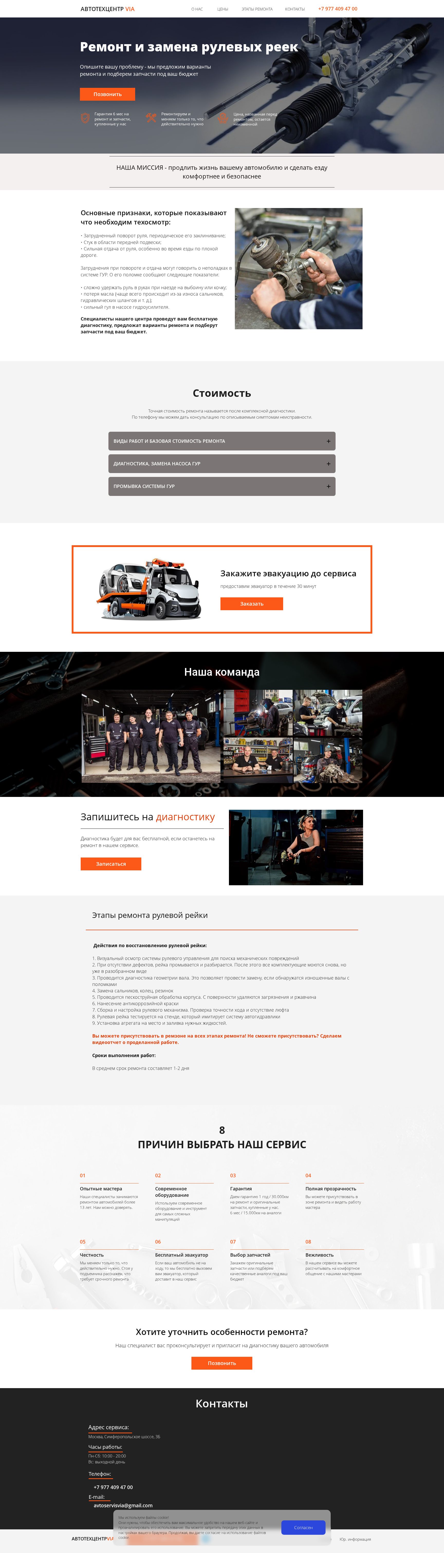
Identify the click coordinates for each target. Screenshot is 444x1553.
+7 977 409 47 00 (337, 8)
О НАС (197, 9)
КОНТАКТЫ (295, 9)
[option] (298, 269)
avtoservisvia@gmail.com (123, 1505)
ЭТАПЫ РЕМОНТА (257, 9)
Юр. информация (355, 1539)
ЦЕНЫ (222, 9)
